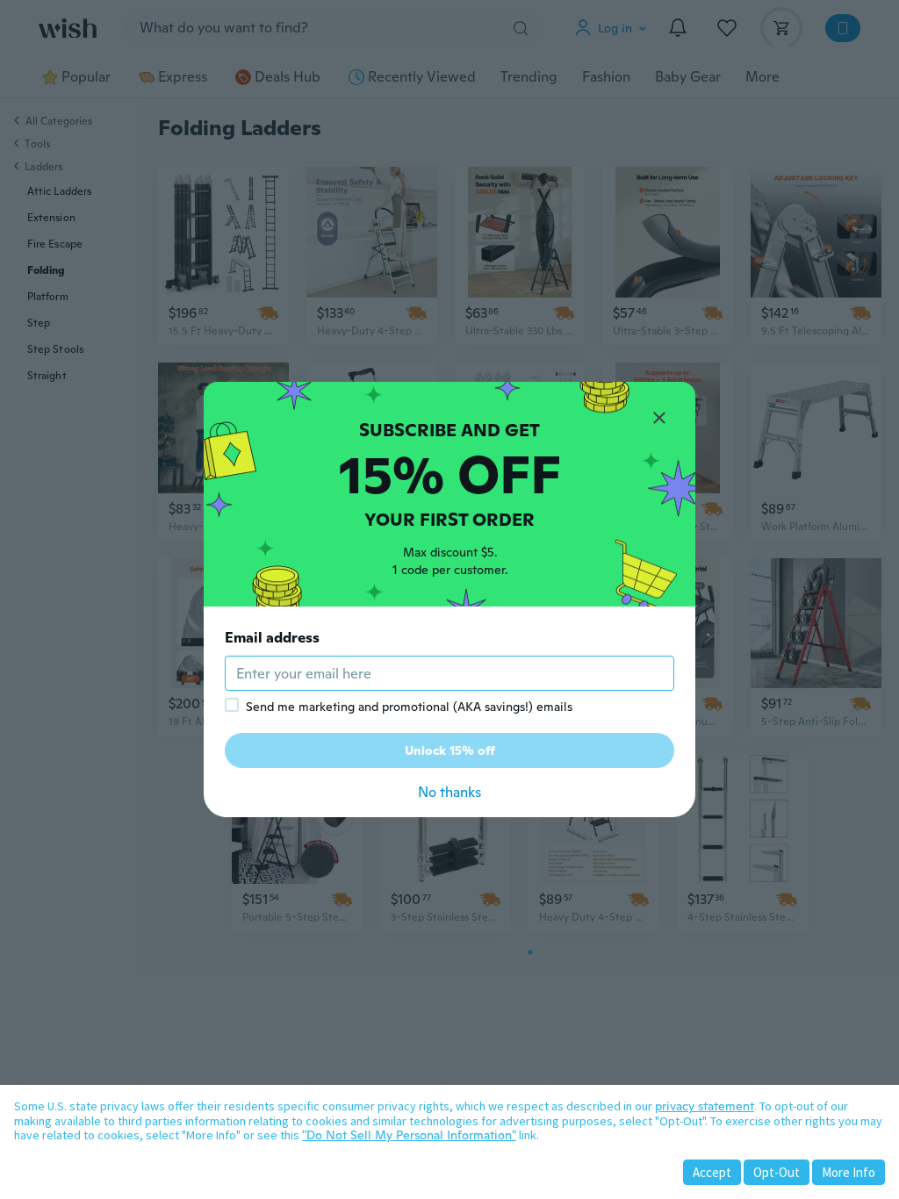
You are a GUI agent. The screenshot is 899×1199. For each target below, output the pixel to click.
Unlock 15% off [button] (450, 750)
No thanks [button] (449, 792)
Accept (712, 1172)
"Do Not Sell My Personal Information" (409, 1135)
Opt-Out (776, 1172)
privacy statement (704, 1106)
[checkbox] (232, 705)
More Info (848, 1172)
